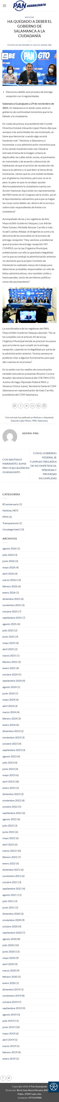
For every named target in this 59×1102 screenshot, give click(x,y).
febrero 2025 (9, 661)
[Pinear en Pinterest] (38, 405)
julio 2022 (8, 825)
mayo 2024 (8, 699)
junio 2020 (8, 951)
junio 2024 (8, 693)
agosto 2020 (9, 938)
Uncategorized (10, 529)
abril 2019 (8, 1039)
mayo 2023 (8, 775)
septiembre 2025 (12, 617)
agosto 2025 (9, 623)
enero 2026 (8, 592)
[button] (4, 6)
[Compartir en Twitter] (26, 405)
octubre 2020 (10, 926)
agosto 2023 (9, 756)
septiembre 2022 (12, 812)
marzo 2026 (9, 579)
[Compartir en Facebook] (20, 405)
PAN (34, 420)
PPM (5, 516)
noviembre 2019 (11, 995)
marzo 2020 (9, 970)
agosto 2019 (9, 1014)
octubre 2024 (10, 674)
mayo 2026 (8, 567)
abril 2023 (8, 781)
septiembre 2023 (12, 749)
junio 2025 (8, 636)
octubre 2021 (10, 882)
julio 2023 (8, 762)
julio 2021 (8, 901)
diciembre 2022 (11, 794)
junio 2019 (8, 1027)
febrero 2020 (9, 976)
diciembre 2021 (11, 869)
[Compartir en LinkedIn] (44, 405)
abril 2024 (8, 705)
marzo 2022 (9, 850)
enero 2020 (8, 983)
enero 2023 (8, 787)
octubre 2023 (10, 743)
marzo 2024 (9, 712)
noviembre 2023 (11, 737)
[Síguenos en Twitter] (9, 1078)
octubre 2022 (10, 806)
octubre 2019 (10, 1001)
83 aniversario (10, 504)
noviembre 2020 (11, 920)
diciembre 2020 (11, 913)
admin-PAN (46, 45)
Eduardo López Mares (21, 420)
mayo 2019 (8, 1033)
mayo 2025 (8, 642)
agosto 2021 (9, 894)
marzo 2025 (9, 655)
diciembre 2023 (11, 731)
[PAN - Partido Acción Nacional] (29, 5)
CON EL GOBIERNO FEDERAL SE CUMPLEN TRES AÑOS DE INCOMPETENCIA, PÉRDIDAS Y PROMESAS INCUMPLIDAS (43, 466)
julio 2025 (8, 630)
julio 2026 (8, 554)
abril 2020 (8, 964)
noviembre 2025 (11, 605)
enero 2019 (8, 1058)
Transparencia (10, 523)
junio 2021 (8, 907)
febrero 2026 (9, 586)
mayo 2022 (8, 838)
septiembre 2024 (12, 680)
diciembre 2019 (11, 989)
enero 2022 (8, 863)
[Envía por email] (32, 405)
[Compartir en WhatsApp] (14, 405)
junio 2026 (8, 561)
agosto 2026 (9, 548)
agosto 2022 (9, 819)
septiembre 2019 (12, 1008)
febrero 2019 (9, 1052)
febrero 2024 (9, 718)
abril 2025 (8, 649)
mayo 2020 (8, 957)
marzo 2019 (9, 1045)
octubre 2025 (10, 611)
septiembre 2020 (12, 932)
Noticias (29, 17)
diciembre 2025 (11, 598)
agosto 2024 (9, 686)
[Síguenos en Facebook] (3, 1078)
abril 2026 (8, 573)
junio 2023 (8, 768)
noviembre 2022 (11, 800)
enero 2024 (8, 724)
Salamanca (43, 420)
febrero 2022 (9, 857)
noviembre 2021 (11, 875)
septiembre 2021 (12, 888)
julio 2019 (8, 1020)
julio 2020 (8, 945)
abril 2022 (8, 844)
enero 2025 (8, 668)
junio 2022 (8, 831)
